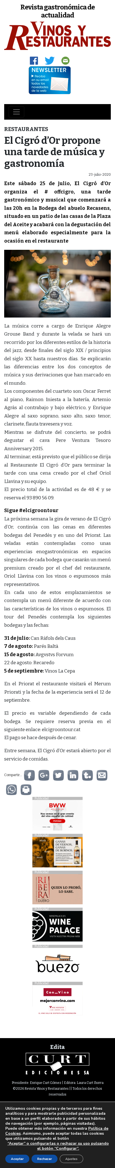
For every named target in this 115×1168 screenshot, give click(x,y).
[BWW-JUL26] (57, 817)
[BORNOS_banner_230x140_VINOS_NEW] (57, 854)
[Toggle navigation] (16, 111)
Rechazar (44, 1159)
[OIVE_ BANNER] (57, 1002)
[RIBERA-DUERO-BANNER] (57, 890)
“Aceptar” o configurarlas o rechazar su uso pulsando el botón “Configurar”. (58, 1146)
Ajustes (71, 1159)
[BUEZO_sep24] (57, 965)
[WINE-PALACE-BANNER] (57, 928)
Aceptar (17, 1159)
